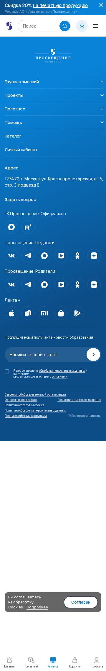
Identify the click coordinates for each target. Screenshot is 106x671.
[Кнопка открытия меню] (95, 26)
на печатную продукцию (60, 5)
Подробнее (37, 607)
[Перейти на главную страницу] (9, 26)
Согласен (80, 602)
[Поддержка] (82, 26)
